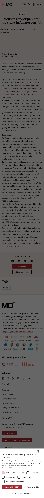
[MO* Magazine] (9, 4)
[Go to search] (29, 4)
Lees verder (15, 468)
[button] (22, 493)
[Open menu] (3, 4)
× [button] (41, 451)
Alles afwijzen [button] (33, 487)
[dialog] (22, 473)
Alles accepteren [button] (12, 487)
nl (38, 4)
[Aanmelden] (33, 4)
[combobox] (38, 451)
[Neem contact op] (24, 4)
